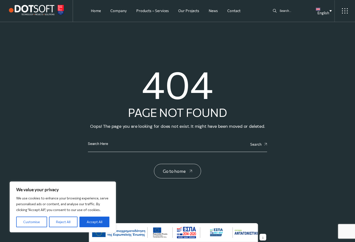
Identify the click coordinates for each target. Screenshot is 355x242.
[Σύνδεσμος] (36, 10)
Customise (31, 222)
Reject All (63, 222)
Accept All (94, 222)
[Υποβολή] (275, 11)
